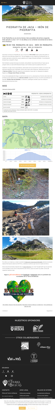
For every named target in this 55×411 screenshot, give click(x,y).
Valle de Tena (27, 306)
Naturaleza (25, 304)
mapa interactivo (27, 266)
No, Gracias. (32, 408)
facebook (26, 274)
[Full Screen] (4, 125)
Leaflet (16, 148)
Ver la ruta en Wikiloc (27, 165)
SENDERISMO (27, 33)
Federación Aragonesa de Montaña (33, 262)
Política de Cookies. (24, 395)
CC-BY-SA (44, 148)
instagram (34, 274)
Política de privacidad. (25, 393)
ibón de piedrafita (17, 304)
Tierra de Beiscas (48, 304)
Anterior (5, 310)
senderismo (40, 304)
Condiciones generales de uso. (27, 398)
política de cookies (22, 404)
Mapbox (51, 148)
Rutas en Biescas (32, 304)
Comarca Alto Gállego (42, 395)
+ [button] (4, 121)
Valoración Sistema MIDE (8, 89)
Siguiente (49, 310)
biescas (11, 304)
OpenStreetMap (22, 148)
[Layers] (50, 121)
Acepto (22, 408)
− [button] (4, 123)
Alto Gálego (5, 304)
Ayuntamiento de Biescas (43, 393)
